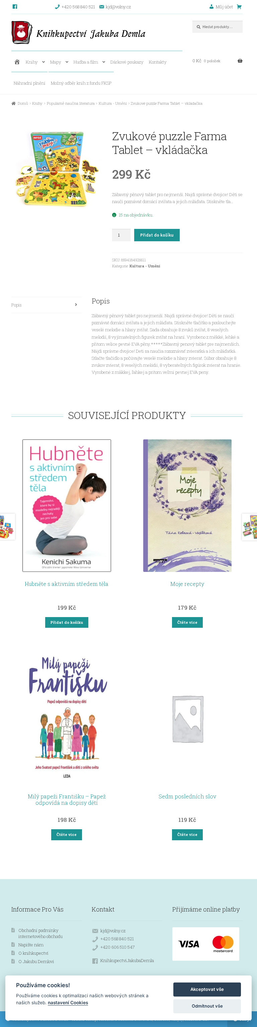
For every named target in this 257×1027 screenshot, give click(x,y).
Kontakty (158, 62)
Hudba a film (86, 62)
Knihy (32, 62)
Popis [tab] (16, 305)
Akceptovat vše (207, 989)
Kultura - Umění (113, 103)
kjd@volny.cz (112, 931)
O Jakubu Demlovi (36, 961)
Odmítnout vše (207, 1006)
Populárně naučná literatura (71, 103)
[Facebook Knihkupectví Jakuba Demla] (15, 7)
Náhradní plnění (30, 83)
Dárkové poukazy (127, 62)
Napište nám (31, 945)
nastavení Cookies (68, 1002)
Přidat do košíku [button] (67, 622)
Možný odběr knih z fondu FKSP (81, 83)
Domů (23, 103)
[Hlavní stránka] (16, 62)
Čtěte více (187, 622)
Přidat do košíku (156, 235)
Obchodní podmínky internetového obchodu (40, 933)
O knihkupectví (33, 953)
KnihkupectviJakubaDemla (127, 960)
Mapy (55, 62)
